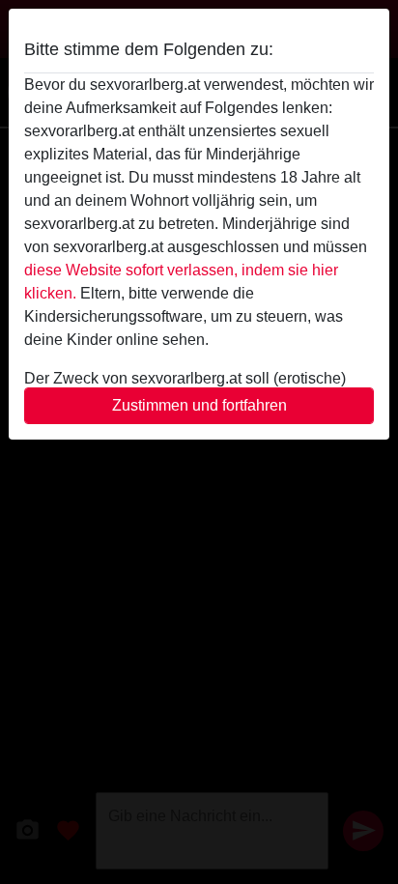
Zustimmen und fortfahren (199, 405)
